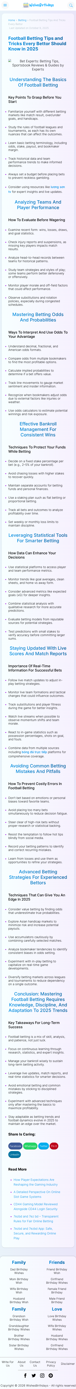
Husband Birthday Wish (19, 1300)
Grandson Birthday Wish (19, 1317)
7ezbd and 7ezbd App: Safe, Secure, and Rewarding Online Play (35, 1233)
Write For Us (8, 1363)
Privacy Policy (51, 1363)
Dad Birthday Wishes (19, 1271)
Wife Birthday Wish (19, 1290)
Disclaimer (68, 1363)
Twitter (44, 1146)
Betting (22, 20)
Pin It (54, 1146)
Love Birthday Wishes (57, 1317)
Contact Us (35, 1363)
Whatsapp (30, 1146)
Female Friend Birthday (57, 1290)
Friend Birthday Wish (57, 1271)
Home (11, 20)
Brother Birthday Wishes (19, 1337)
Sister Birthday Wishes (19, 1347)
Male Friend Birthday (57, 1300)
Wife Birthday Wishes (57, 1327)
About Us (22, 1363)
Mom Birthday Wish (19, 1280)
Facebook (15, 1146)
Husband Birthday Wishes (57, 1337)
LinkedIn (14, 1154)
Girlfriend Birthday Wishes (57, 1280)
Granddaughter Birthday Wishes (19, 1327)
